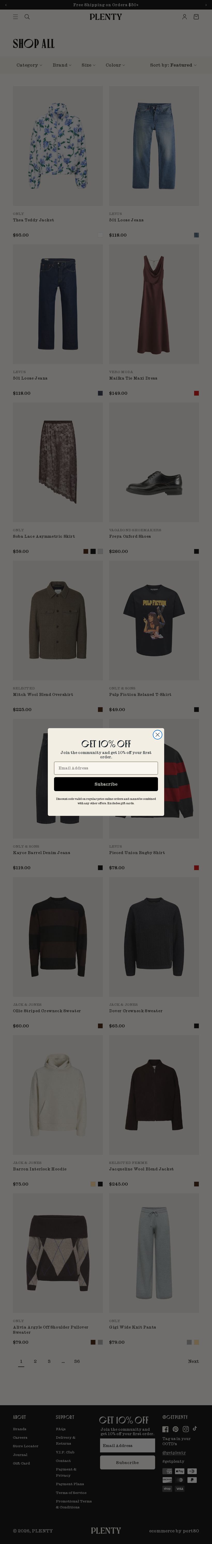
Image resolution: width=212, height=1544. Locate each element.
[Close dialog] (157, 734)
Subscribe (106, 784)
